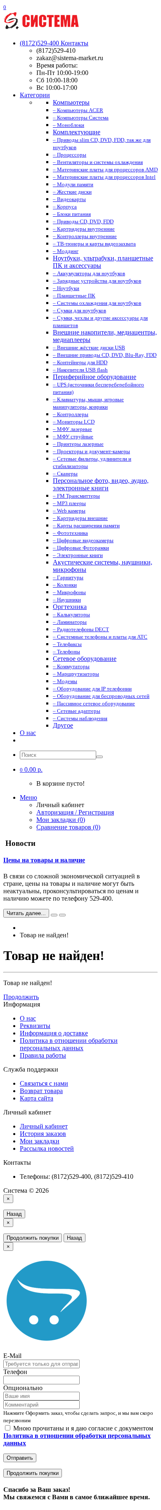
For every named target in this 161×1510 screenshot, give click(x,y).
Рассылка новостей (47, 1148)
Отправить (20, 1458)
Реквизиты (35, 1025)
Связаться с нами (44, 1083)
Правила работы (43, 1055)
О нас (28, 732)
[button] (31, 769)
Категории (35, 94)
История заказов (43, 1133)
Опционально (23, 1387)
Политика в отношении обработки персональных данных (69, 1044)
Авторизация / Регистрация (75, 812)
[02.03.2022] (54, 915)
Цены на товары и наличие (44, 860)
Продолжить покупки (33, 1238)
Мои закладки (39, 1141)
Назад (14, 1214)
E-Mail (12, 1355)
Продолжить (21, 996)
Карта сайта (36, 1098)
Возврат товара (41, 1090)
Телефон (15, 1371)
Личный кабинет (44, 1126)
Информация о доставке (54, 1033)
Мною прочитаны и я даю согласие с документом (78, 1436)
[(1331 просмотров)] (62, 915)
